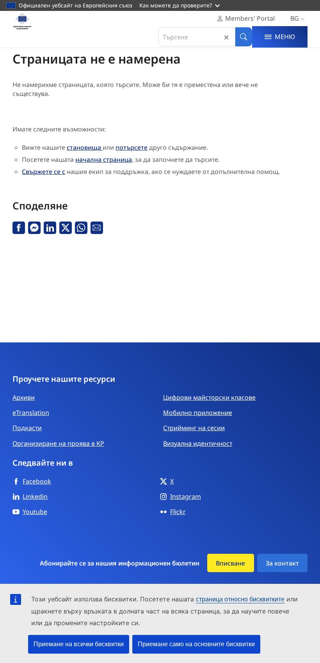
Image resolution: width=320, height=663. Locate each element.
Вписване (230, 563)
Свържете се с (43, 171)
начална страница (103, 159)
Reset (226, 37)
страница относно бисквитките (240, 599)
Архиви (23, 397)
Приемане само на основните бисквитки (196, 644)
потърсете (132, 147)
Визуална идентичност (197, 443)
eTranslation (30, 412)
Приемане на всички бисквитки (79, 644)
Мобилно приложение (197, 412)
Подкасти (27, 428)
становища (85, 147)
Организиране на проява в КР (58, 443)
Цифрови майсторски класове (209, 397)
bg (294, 18)
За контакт (282, 563)
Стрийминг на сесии (194, 428)
